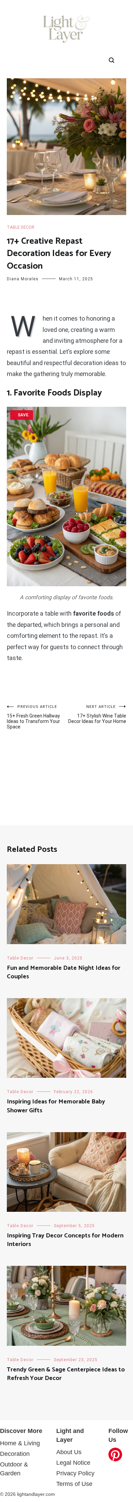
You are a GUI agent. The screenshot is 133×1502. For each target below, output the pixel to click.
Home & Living (20, 1443)
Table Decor (20, 227)
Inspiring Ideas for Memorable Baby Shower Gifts (56, 1106)
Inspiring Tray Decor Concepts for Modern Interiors (65, 1240)
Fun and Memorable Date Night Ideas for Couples (63, 972)
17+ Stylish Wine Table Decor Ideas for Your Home (97, 714)
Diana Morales (23, 279)
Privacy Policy (75, 1473)
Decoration (15, 1453)
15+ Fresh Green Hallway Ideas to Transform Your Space (33, 717)
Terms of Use (74, 1483)
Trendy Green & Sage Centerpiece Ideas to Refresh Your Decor (66, 1374)
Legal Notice (73, 1462)
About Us (69, 1452)
